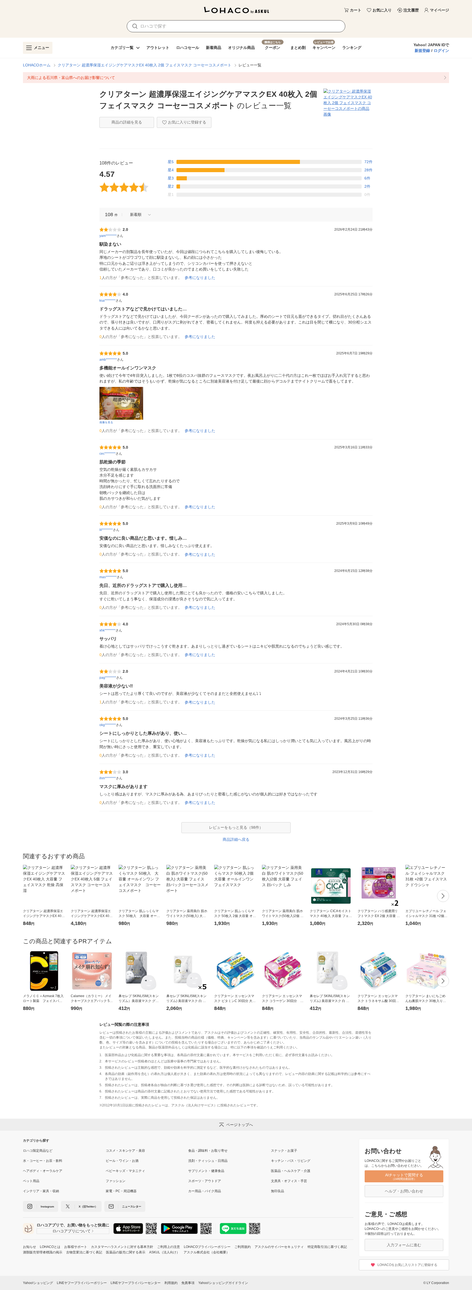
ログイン (441, 50)
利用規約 (171, 1283)
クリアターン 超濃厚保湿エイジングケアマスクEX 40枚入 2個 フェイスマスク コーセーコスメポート (144, 65)
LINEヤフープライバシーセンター (136, 1283)
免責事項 (187, 1283)
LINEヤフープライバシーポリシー (82, 1283)
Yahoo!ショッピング (38, 1283)
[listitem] (236, 77)
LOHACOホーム (37, 65)
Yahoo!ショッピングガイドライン (223, 1283)
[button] (138, 215)
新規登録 (422, 50)
